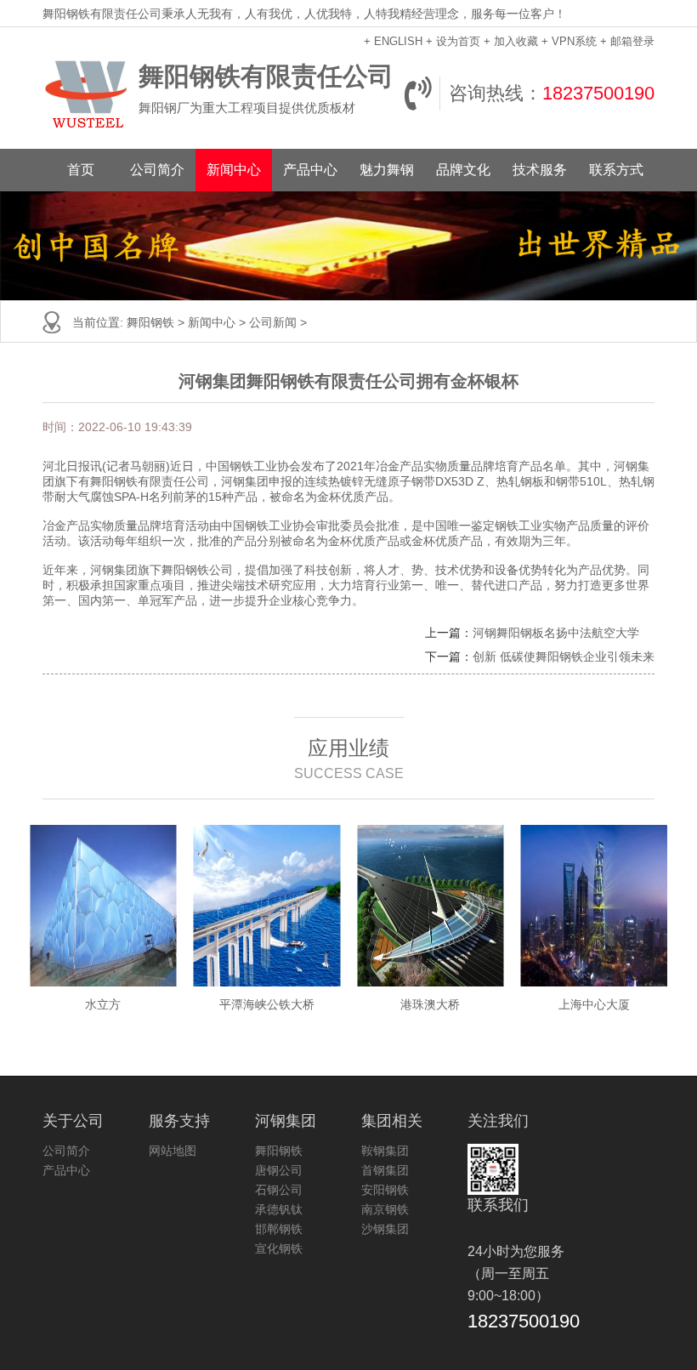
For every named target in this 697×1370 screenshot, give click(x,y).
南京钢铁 (385, 1209)
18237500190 (598, 93)
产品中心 (310, 169)
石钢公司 (279, 1190)
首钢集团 (385, 1170)
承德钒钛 (279, 1209)
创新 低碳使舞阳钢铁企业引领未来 (563, 656)
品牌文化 (463, 169)
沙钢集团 (385, 1229)
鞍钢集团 (385, 1150)
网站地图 (172, 1150)
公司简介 (157, 169)
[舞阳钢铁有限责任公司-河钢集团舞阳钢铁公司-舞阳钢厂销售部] (86, 93)
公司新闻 (273, 322)
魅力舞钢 (387, 169)
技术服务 (540, 169)
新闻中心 (234, 169)
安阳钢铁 (385, 1190)
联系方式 (616, 169)
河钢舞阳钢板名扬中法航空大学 (556, 633)
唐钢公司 (279, 1170)
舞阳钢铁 (150, 322)
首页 (80, 169)
